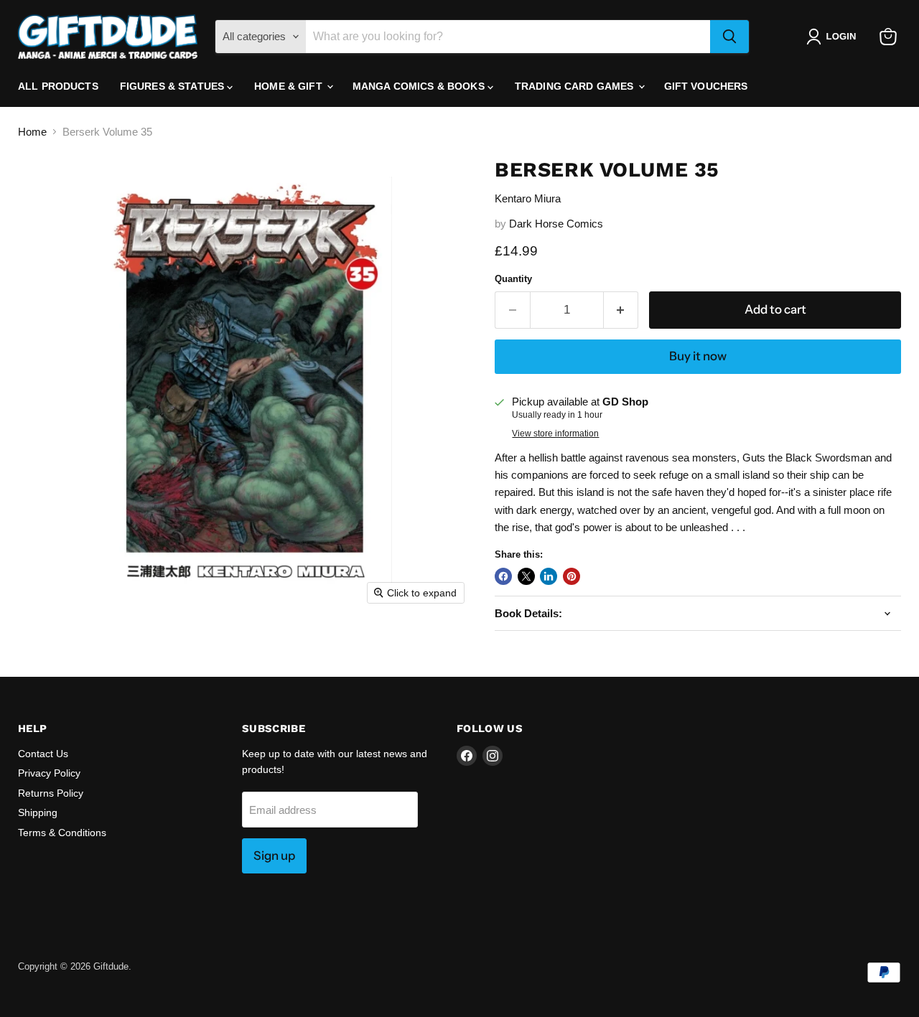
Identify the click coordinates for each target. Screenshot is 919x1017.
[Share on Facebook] (503, 576)
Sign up (274, 855)
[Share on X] (526, 576)
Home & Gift (289, 86)
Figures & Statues (174, 86)
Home (32, 132)
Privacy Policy (49, 773)
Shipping (37, 812)
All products (58, 86)
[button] (834, 36)
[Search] (729, 36)
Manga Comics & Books (420, 86)
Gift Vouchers (706, 86)
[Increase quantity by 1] (621, 309)
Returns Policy (50, 793)
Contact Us (43, 753)
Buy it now (698, 356)
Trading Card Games (576, 86)
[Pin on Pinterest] (571, 576)
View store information (555, 433)
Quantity (513, 278)
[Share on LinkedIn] (548, 576)
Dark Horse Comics (556, 223)
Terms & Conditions (62, 832)
